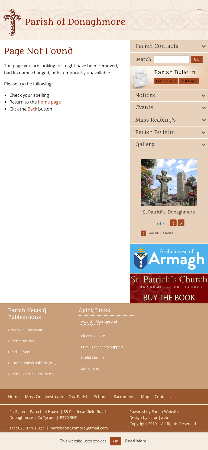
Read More (136, 441)
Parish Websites (167, 411)
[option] (169, 187)
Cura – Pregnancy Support (102, 347)
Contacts (163, 397)
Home (14, 397)
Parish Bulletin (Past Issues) (32, 374)
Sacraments (124, 397)
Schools (101, 397)
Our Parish (79, 397)
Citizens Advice (93, 336)
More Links (90, 369)
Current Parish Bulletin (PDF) (33, 363)
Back (32, 109)
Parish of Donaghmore (73, 22)
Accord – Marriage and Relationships (98, 323)
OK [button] (115, 441)
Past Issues (189, 81)
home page (49, 102)
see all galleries (161, 233)
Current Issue (166, 81)
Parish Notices (22, 341)
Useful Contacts (93, 357)
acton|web (158, 417)
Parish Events (21, 352)
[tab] (169, 46)
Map (145, 397)
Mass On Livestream (27, 330)
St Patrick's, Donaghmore (169, 212)
